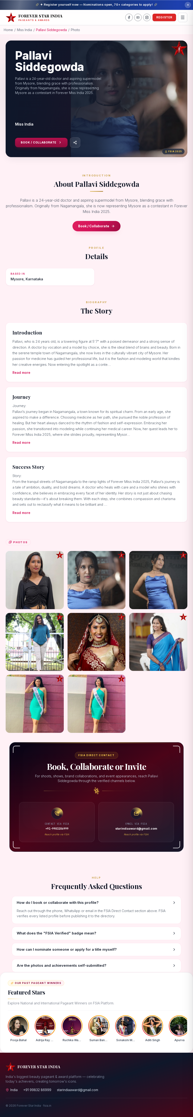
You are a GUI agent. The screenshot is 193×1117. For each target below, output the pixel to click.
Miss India (24, 30)
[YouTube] (138, 17)
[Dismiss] (188, 5)
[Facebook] (129, 17)
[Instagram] (147, 17)
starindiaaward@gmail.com (77, 1090)
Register (164, 17)
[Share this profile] (75, 142)
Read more (21, 373)
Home (8, 30)
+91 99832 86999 (37, 1090)
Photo (75, 30)
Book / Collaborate (38, 142)
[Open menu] (182, 17)
